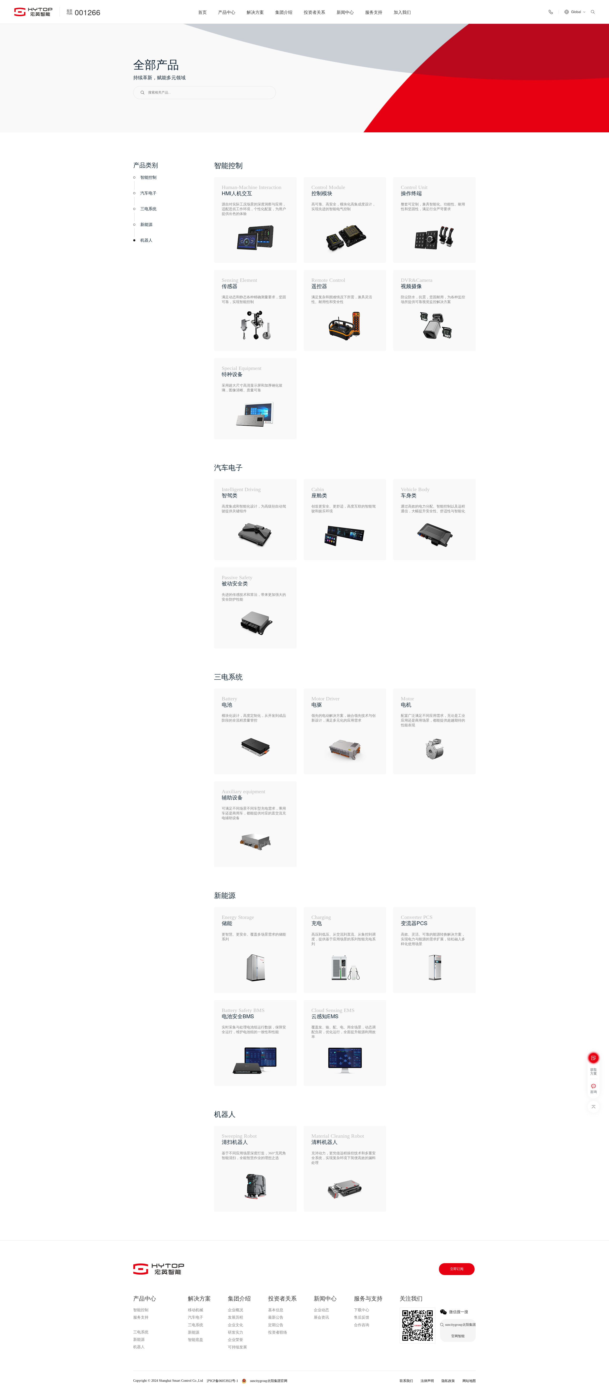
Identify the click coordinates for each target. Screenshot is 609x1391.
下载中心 (361, 1310)
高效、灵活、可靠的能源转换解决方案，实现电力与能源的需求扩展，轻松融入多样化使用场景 (433, 939)
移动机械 (195, 1310)
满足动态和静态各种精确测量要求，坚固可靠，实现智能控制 (254, 299)
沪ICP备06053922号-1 (222, 1381)
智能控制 (140, 1310)
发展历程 (235, 1317)
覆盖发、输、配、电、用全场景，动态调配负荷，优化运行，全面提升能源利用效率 (343, 1032)
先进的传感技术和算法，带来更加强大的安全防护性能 (254, 597)
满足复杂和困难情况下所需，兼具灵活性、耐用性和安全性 (341, 299)
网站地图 (469, 1381)
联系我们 (406, 1381)
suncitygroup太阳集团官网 (151, 1324)
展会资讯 (321, 1317)
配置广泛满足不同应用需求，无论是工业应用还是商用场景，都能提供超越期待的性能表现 (433, 720)
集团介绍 (283, 12)
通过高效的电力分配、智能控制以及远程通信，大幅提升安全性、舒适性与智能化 (433, 508)
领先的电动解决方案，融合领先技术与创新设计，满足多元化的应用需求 (343, 718)
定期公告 (275, 1325)
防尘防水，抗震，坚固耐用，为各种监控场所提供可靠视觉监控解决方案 (433, 299)
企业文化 (235, 1325)
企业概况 (235, 1310)
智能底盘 (195, 1340)
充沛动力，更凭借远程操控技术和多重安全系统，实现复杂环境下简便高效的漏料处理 (343, 1158)
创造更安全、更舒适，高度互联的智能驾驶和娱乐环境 (343, 508)
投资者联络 (277, 1332)
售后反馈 (361, 1317)
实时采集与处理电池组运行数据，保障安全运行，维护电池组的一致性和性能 (254, 1029)
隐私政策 (448, 1381)
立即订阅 (456, 1269)
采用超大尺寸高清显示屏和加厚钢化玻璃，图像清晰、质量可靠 (252, 388)
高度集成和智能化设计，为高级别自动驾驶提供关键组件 (254, 508)
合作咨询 (361, 1325)
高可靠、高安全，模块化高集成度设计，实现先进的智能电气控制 (343, 206)
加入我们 (402, 12)
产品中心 (226, 12)
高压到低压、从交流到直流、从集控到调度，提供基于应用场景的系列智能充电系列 (343, 939)
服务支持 (373, 12)
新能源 (139, 1339)
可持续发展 (237, 1347)
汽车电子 (195, 1317)
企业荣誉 (235, 1340)
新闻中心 (345, 12)
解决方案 (255, 12)
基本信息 (275, 1310)
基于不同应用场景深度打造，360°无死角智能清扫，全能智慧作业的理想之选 (254, 1155)
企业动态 (321, 1310)
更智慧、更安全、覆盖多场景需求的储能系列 (254, 936)
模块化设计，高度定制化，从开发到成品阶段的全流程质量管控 (254, 718)
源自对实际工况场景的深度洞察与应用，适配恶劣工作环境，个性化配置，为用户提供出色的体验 (254, 209)
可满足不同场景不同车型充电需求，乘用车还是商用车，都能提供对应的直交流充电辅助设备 (254, 813)
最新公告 (275, 1317)
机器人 (139, 1347)
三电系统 (140, 1332)
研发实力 (235, 1332)
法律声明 (427, 1381)
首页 (202, 12)
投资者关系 (314, 12)
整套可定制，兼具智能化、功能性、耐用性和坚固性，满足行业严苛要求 (433, 206)
